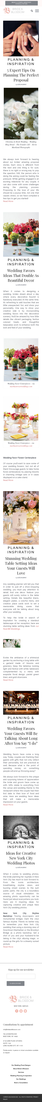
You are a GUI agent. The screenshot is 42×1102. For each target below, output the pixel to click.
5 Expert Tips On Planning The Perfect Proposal (21, 75)
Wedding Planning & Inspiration (21, 1076)
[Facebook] (16, 1011)
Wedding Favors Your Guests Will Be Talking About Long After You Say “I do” (21, 736)
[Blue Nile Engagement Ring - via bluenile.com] (21, 38)
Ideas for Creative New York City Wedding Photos (21, 858)
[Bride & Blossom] (21, 1000)
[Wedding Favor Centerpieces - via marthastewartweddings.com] (21, 234)
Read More (8, 201)
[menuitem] (21, 3)
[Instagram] (21, 1011)
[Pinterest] (25, 1011)
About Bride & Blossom (21, 1069)
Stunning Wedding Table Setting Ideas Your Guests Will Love (21, 566)
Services (21, 1072)
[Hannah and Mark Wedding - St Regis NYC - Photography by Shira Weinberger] (21, 827)
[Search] (31, 11)
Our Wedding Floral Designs (21, 1065)
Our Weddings (21, 1079)
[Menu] (36, 11)
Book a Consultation (21, 1083)
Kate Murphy (21, 84)
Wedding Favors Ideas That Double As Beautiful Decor (21, 275)
